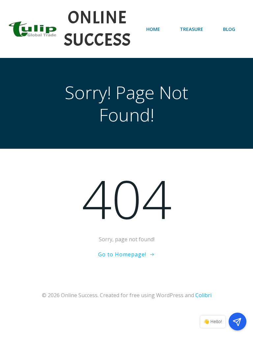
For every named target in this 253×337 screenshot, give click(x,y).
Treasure (191, 29)
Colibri (203, 295)
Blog (229, 29)
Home (153, 29)
